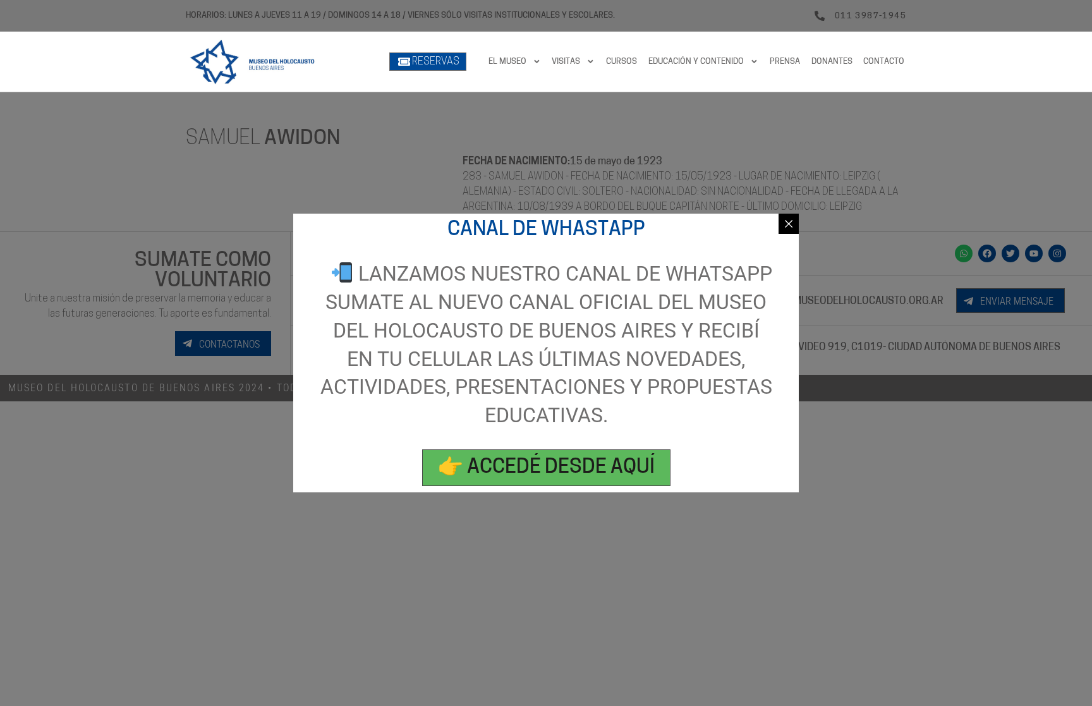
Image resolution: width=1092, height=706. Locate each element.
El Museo (507, 62)
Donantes (831, 62)
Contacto (883, 62)
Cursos (621, 62)
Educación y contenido (696, 62)
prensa (785, 62)
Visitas (566, 62)
